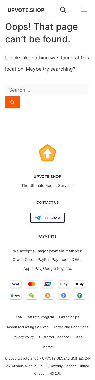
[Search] (12, 102)
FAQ (19, 317)
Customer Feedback (55, 337)
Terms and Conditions (71, 327)
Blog (79, 337)
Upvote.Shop (26, 10)
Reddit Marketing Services (28, 327)
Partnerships (69, 317)
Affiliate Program (41, 317)
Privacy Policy (23, 337)
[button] (63, 10)
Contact (47, 347)
